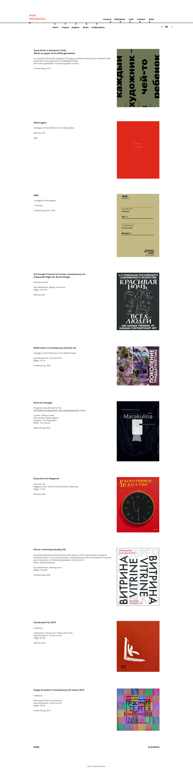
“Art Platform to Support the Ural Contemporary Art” (56, 410)
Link (35, 138)
